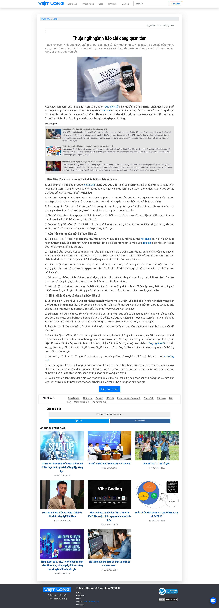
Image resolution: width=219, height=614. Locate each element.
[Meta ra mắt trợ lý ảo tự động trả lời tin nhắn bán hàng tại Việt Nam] (62, 494)
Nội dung (161, 398)
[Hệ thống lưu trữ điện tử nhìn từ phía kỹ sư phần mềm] (109, 543)
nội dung (146, 238)
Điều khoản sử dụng (57, 598)
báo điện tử (111, 106)
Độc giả (99, 398)
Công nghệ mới (81, 402)
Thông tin (87, 398)
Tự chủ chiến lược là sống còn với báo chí (109, 463)
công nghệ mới (156, 343)
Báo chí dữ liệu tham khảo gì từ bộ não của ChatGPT (84, 129)
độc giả (146, 242)
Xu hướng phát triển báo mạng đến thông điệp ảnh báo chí (87, 146)
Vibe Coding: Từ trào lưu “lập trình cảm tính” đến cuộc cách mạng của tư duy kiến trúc (109, 516)
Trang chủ (45, 19)
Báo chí (110, 398)
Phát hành (149, 398)
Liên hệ (125, 4)
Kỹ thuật (112, 4)
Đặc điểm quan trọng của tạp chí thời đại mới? (82, 161)
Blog (101, 4)
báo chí (106, 110)
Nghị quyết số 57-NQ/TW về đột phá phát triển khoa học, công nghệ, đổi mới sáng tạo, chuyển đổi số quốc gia (62, 565)
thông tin (166, 135)
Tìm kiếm (175, 3)
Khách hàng (88, 4)
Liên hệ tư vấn (109, 389)
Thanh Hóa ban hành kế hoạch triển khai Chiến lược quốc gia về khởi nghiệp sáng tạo (62, 467)
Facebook (140, 421)
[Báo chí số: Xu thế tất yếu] (157, 445)
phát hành (89, 184)
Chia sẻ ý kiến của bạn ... (110, 414)
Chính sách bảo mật (57, 595)
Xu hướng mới (99, 402)
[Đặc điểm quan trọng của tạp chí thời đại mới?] (53, 166)
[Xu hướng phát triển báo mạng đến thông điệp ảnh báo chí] (53, 151)
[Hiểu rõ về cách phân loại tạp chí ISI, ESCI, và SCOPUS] (157, 494)
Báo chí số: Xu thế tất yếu (157, 463)
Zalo (80, 421)
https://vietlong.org (91, 601)
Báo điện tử (73, 398)
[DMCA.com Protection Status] (168, 599)
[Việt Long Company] (51, 3)
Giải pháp (72, 4)
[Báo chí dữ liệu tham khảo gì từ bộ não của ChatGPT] (53, 134)
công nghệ (152, 170)
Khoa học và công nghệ (128, 398)
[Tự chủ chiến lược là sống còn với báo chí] (109, 445)
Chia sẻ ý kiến (54, 408)
